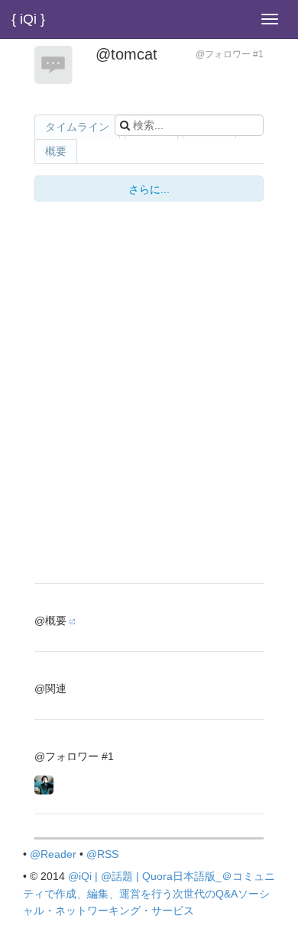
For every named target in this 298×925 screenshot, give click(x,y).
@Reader (53, 854)
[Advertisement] (149, 472)
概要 (55, 151)
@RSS (102, 854)
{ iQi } (28, 19)
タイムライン (77, 127)
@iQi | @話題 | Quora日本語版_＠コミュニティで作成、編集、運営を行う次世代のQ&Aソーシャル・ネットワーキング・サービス (149, 893)
